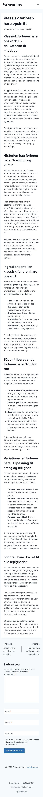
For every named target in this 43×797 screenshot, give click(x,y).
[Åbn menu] (38, 4)
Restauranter (28, 783)
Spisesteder (21, 791)
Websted (9, 733)
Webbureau (32, 767)
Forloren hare (10, 29)
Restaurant (14, 783)
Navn (8, 711)
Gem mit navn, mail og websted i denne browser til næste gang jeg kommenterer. (22, 742)
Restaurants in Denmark (21, 787)
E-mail (8, 722)
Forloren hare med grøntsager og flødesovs (33, 649)
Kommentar (10, 674)
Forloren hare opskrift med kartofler (9, 649)
